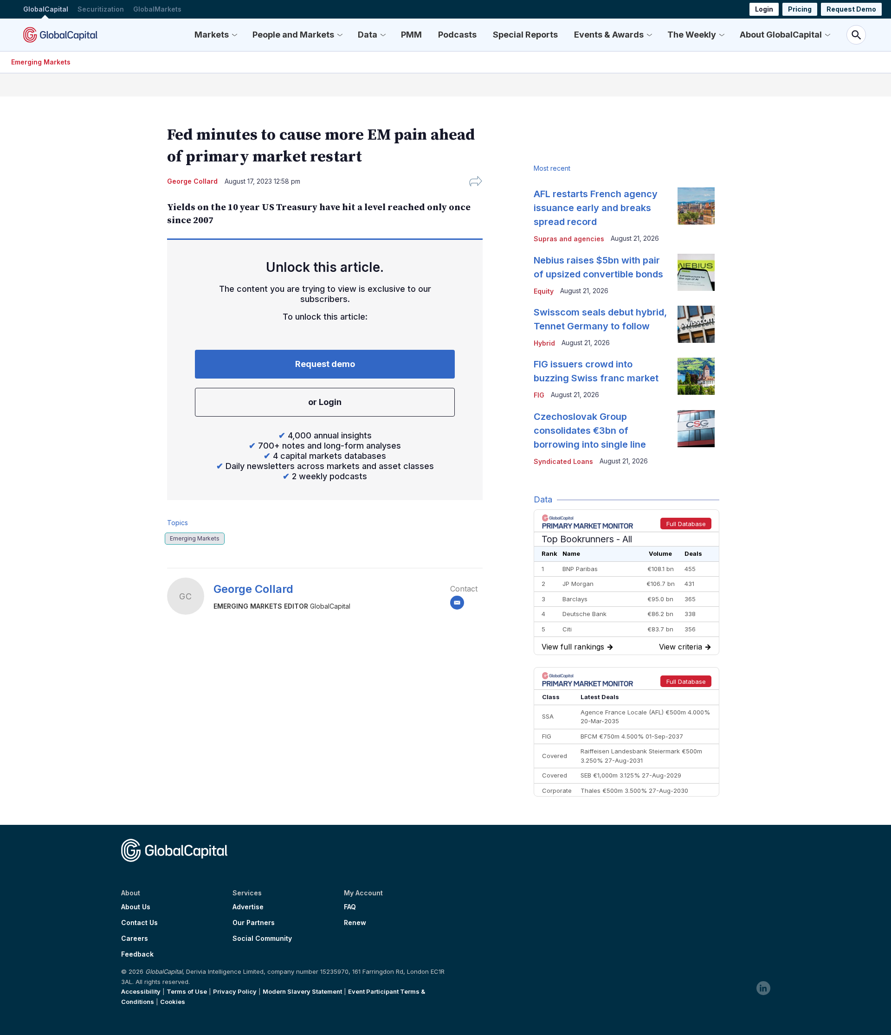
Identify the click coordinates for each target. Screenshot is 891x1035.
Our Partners (253, 922)
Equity (544, 291)
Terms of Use (187, 991)
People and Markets (293, 34)
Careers (134, 938)
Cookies (172, 1001)
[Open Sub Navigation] (234, 34)
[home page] (60, 35)
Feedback (137, 954)
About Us (135, 907)
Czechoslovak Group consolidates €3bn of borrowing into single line (590, 430)
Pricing (800, 9)
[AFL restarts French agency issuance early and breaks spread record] (696, 206)
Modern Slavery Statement (302, 991)
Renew (355, 922)
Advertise (248, 907)
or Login (325, 402)
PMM (411, 34)
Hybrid (544, 343)
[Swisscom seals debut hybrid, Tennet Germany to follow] (696, 324)
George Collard (253, 589)
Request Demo (851, 9)
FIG (539, 395)
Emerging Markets (41, 62)
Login (764, 9)
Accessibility (141, 991)
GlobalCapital (45, 9)
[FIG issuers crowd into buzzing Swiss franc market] (696, 376)
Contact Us (139, 922)
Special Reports (525, 34)
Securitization (100, 9)
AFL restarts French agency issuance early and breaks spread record (596, 207)
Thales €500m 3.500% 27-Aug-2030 (634, 790)
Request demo (325, 364)
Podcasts (457, 34)
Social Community (262, 938)
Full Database (686, 523)
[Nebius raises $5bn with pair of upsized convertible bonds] (696, 272)
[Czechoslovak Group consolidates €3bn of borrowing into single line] (696, 428)
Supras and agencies (569, 239)
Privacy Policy (235, 991)
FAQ (350, 907)
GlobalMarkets (157, 9)
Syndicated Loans (563, 461)
